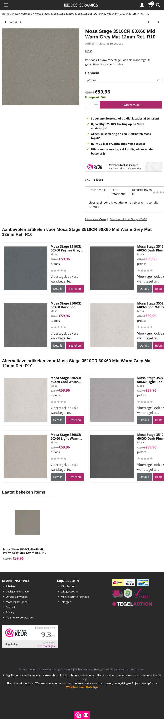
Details (57, 289)
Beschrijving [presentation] (97, 190)
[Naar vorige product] (149, 22)
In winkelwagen (131, 105)
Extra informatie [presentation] (119, 192)
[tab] (96, 191)
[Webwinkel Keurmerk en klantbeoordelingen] (123, 167)
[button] (6, 5)
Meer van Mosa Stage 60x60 (128, 219)
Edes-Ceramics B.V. (82, 702)
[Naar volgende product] (158, 22)
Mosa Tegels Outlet (82, 691)
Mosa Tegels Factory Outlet (82, 695)
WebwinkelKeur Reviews (88, 669)
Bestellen (75, 289)
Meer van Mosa (95, 219)
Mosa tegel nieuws (82, 699)
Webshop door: (82, 687)
